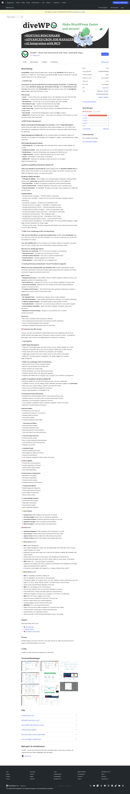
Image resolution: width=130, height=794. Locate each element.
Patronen (32, 779)
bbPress (104, 776)
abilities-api (100, 91)
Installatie (44, 62)
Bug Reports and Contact (33, 631)
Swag (80, 779)
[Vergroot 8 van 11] (56, 697)
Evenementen (81, 774)
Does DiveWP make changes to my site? (32, 725)
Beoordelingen (34, 62)
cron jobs (106, 91)
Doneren (80, 776)
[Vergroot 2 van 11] (37, 674)
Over (7, 771)
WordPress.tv (58, 779)
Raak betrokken (82, 771)
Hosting (8, 776)
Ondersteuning (105, 62)
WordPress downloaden (120, 2)
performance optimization (102, 94)
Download (105, 54)
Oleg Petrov (36, 55)
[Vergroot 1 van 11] (37, 663)
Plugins (31, 776)
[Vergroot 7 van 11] (56, 686)
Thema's (32, 774)
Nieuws (8, 774)
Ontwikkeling (54, 62)
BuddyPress (105, 779)
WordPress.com (106, 771)
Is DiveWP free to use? (27, 715)
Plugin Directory (10, 7)
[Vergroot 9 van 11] (76, 663)
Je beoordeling (86, 128)
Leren (55, 771)
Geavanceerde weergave (89, 101)
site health (105, 97)
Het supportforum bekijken (89, 141)
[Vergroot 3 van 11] (37, 686)
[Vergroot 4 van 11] (37, 697)
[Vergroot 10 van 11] (76, 673)
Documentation (30, 627)
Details (25, 62)
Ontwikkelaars (57, 776)
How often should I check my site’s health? (33, 734)
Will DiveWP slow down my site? (30, 720)
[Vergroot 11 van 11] (76, 684)
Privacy (8, 779)
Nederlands (23, 785)
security (100, 97)
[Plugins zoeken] (21, 16)
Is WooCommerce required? (29, 729)
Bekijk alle (106, 128)
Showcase (32, 771)
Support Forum (30, 629)
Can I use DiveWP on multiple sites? (31, 739)
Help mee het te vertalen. (78, 12)
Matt (103, 774)
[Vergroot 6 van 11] (56, 674)
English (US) (106, 87)
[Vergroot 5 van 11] (56, 663)
